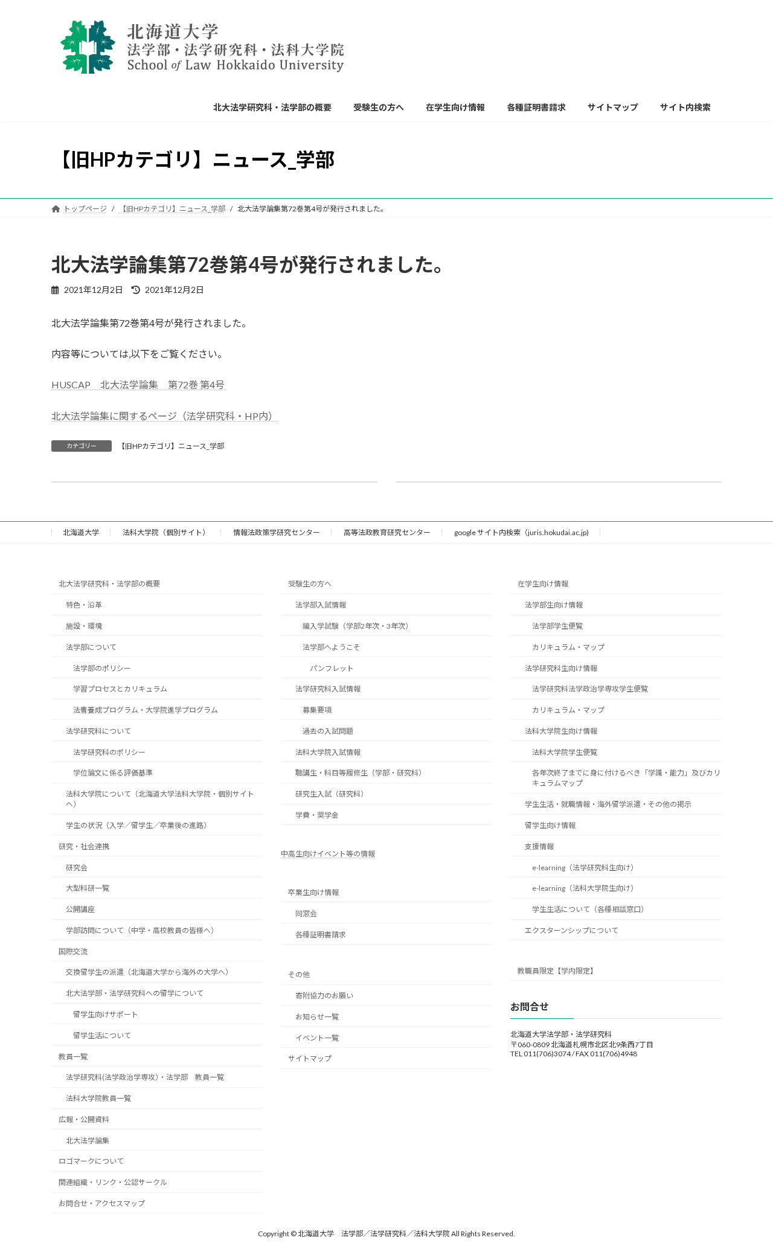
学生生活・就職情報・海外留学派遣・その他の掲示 (608, 804)
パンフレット (332, 668)
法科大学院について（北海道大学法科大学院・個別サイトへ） (160, 799)
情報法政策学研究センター (276, 532)
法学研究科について (98, 731)
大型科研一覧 (87, 888)
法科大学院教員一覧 (98, 1098)
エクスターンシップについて (571, 930)
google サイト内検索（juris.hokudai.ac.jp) (521, 532)
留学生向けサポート (105, 1014)
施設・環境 (84, 626)
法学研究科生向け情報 (561, 668)
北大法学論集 (87, 1140)
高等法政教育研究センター (387, 532)
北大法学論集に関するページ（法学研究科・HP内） (164, 416)
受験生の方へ (310, 583)
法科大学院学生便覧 (564, 752)
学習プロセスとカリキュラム (120, 688)
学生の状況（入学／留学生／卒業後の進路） (138, 825)
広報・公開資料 (84, 1119)
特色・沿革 (84, 604)
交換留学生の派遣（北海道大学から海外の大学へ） (149, 972)
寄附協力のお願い (324, 995)
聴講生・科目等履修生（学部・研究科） (360, 772)
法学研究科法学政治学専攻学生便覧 (590, 688)
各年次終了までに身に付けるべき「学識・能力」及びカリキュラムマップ (626, 778)
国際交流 (73, 951)
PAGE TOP (743, 1206)
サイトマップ (310, 1058)
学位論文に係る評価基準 (113, 772)
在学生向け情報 (543, 583)
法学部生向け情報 (554, 604)
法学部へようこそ (332, 647)
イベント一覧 (317, 1037)
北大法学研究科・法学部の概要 (109, 583)
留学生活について (102, 1035)
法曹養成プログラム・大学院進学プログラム (145, 709)
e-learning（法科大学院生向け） (585, 888)
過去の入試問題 (328, 731)
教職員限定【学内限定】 (557, 970)
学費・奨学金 (317, 815)
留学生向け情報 (550, 825)
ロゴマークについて (91, 1161)
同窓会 (306, 913)
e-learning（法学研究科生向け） (585, 867)
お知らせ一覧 (317, 1016)
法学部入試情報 (320, 604)
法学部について (91, 647)
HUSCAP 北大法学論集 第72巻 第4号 (138, 384)
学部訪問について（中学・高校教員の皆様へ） (142, 930)
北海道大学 (81, 532)
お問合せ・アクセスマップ (102, 1203)
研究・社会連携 (84, 846)
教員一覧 (73, 1056)
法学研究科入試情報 (328, 688)
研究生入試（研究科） (331, 793)
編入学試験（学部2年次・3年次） (357, 626)
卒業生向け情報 (313, 892)
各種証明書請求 (320, 934)
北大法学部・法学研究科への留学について (135, 993)
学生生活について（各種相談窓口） (590, 909)
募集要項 (317, 709)
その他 (299, 974)
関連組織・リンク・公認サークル (113, 1182)
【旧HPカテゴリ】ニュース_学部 (171, 446)
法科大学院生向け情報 (561, 731)
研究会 (77, 867)
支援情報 (539, 846)
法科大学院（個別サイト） (166, 532)
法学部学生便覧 (557, 626)
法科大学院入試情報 (328, 752)
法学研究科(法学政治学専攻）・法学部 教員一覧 (145, 1077)
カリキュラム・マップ (568, 647)
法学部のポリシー (102, 668)
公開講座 (80, 909)
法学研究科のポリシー (109, 752)
